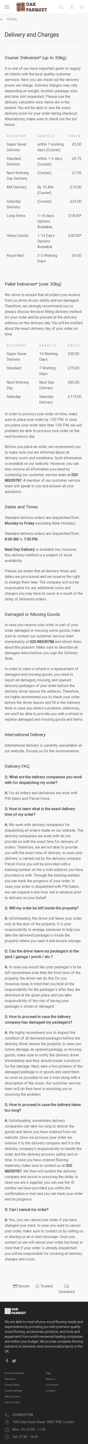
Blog (48, 1373)
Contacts (50, 1390)
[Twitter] (14, 1361)
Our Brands (52, 1385)
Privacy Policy (12, 1385)
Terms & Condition (14, 1373)
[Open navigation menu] (7, 7)
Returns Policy (12, 1396)
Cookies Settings (13, 1390)
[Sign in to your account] (71, 7)
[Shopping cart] (82, 7)
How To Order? (12, 1402)
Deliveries (10, 1379)
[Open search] (61, 7)
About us (50, 1379)
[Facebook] (7, 1361)
